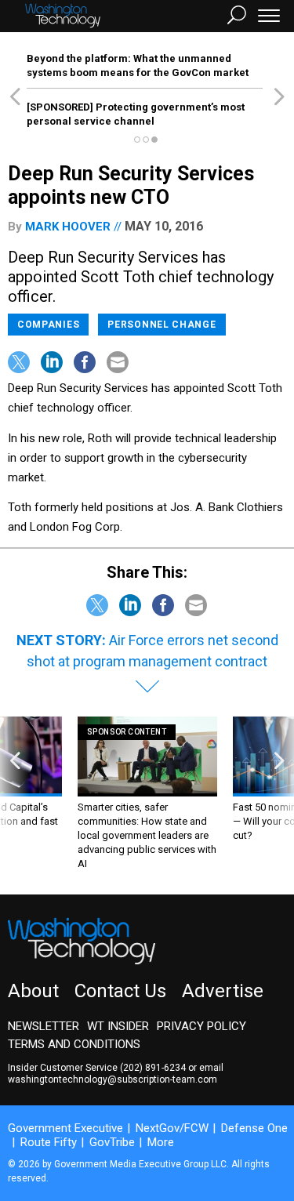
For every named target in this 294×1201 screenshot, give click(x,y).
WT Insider (118, 1026)
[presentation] (15, 794)
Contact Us (120, 991)
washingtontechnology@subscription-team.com (112, 1079)
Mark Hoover (68, 227)
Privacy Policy (201, 1026)
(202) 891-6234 (153, 1067)
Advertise (222, 991)
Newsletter (43, 1026)
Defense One (254, 1128)
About (33, 991)
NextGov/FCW (172, 1128)
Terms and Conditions (74, 1044)
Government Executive (65, 1128)
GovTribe (112, 1142)
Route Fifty (48, 1142)
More (160, 1142)
